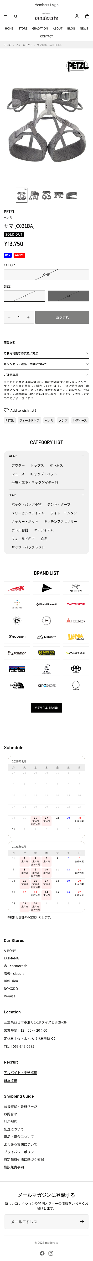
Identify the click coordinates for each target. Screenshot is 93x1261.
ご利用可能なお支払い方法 (21, 353)
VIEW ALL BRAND (46, 707)
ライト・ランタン (63, 513)
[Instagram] (51, 1253)
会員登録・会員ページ (20, 1106)
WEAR (12, 456)
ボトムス (56, 465)
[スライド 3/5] (46, 195)
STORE (22, 28)
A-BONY (10, 950)
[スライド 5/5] (71, 195)
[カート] (87, 16)
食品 (44, 538)
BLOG (71, 28)
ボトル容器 (19, 530)
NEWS (84, 28)
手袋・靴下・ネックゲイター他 (34, 482)
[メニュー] (5, 16)
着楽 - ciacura (14, 973)
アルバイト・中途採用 (20, 1072)
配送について (14, 1129)
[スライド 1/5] (21, 195)
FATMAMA (11, 958)
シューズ (18, 473)
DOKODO (11, 988)
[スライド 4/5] (59, 195)
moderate (51, 1242)
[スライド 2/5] (34, 195)
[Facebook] (42, 1253)
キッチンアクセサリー (60, 521)
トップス (37, 465)
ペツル (49, 420)
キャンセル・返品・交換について (25, 364)
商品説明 (9, 342)
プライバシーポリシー (20, 1151)
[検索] (15, 16)
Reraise (10, 995)
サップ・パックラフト (28, 547)
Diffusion (11, 980)
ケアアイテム (44, 530)
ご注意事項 (11, 375)
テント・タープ (58, 504)
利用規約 (10, 1121)
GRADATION (40, 28)
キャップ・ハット (43, 473)
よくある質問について (20, 1144)
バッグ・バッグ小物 (26, 504)
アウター (18, 465)
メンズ (63, 420)
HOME (9, 28)
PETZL (9, 213)
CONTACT (46, 36)
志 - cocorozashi (16, 965)
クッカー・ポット (24, 521)
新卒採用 (10, 1080)
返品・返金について (19, 1136)
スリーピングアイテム (28, 513)
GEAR (12, 495)
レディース (80, 420)
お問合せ (10, 1114)
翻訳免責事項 (14, 1167)
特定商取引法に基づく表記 (24, 1159)
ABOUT (57, 28)
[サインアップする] (82, 1222)
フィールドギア (29, 420)
